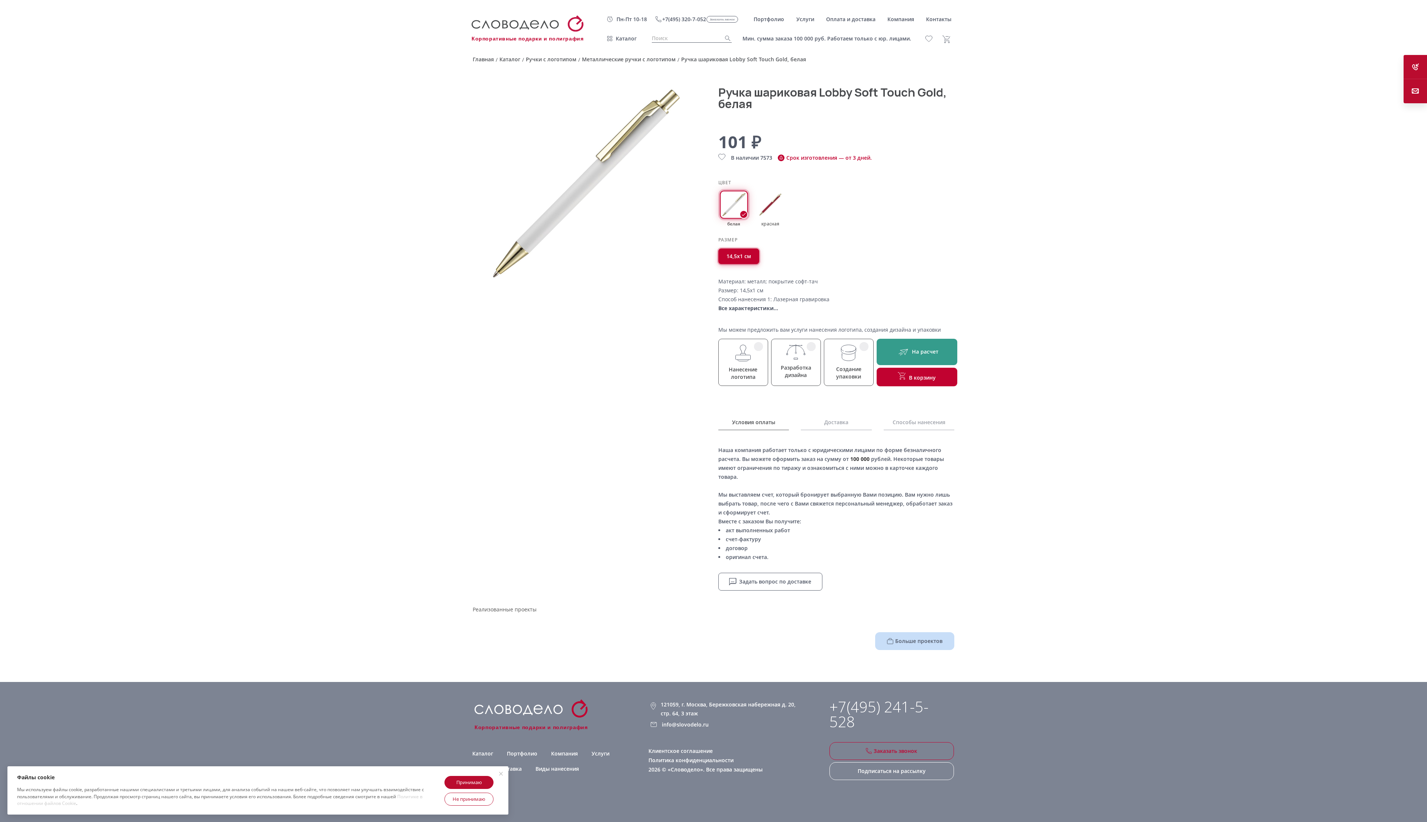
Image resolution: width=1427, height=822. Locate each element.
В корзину (922, 377)
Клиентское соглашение (680, 750)
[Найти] (725, 38)
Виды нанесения (557, 768)
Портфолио (522, 753)
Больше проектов (918, 640)
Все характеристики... (748, 308)
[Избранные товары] (933, 39)
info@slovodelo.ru (685, 724)
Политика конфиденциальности (691, 760)
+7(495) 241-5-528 (879, 714)
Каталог (626, 38)
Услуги (600, 753)
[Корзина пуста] (949, 39)
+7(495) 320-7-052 (684, 19)
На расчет (925, 351)
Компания (564, 753)
